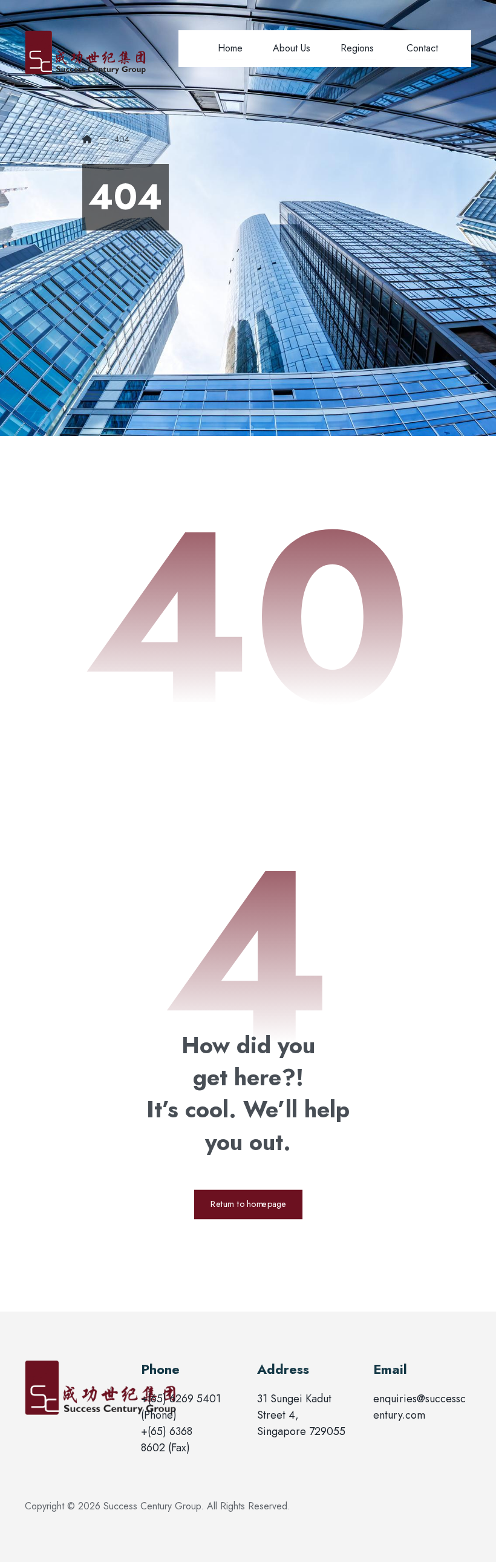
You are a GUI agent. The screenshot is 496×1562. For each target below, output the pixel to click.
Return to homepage (248, 1204)
